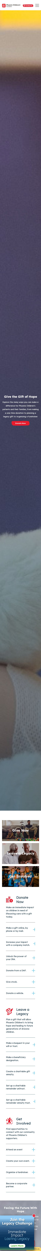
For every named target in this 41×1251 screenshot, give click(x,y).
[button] (37, 5)
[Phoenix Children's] (11, 5)
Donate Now (20, 423)
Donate (28, 5)
